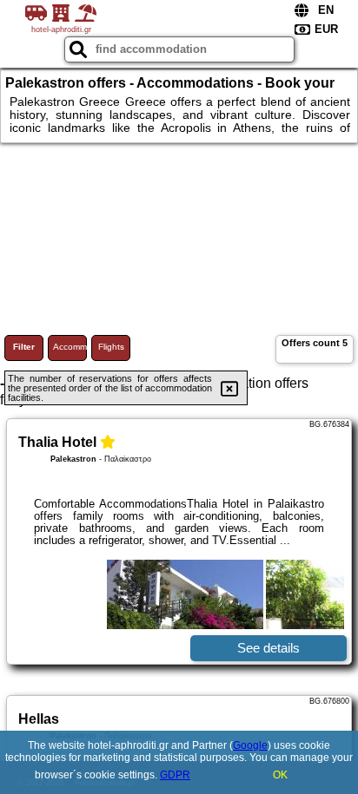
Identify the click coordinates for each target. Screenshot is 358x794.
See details (268, 647)
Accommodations (70, 346)
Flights (111, 346)
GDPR (175, 775)
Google (250, 745)
